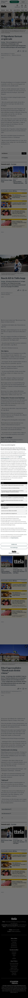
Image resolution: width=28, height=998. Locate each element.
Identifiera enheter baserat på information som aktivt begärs (12, 501)
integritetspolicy (14, 537)
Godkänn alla (14, 544)
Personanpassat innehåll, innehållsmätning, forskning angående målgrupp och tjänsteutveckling (12, 491)
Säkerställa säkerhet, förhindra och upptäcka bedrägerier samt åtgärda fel (12, 507)
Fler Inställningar (14, 547)
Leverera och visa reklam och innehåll (9, 510)
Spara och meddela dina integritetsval (9, 513)
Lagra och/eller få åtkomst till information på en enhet (12, 485)
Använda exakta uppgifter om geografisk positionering (12, 497)
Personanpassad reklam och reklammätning (10, 488)
